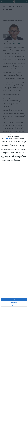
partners (8, 138)
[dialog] (14, 288)
